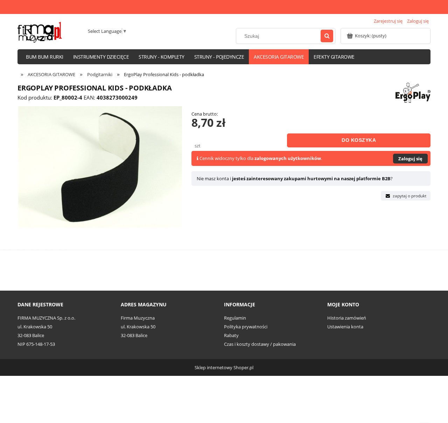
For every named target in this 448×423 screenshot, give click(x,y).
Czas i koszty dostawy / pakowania (260, 344)
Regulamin (235, 318)
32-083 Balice (31, 335)
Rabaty (231, 335)
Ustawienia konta (345, 326)
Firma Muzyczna (138, 318)
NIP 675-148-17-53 (36, 344)
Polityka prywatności (245, 326)
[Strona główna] (40, 32)
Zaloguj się (410, 158)
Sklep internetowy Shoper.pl (224, 367)
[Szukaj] (327, 36)
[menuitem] (44, 56)
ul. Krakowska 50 (35, 326)
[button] (405, 195)
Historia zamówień (346, 318)
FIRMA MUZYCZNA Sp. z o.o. (46, 318)
